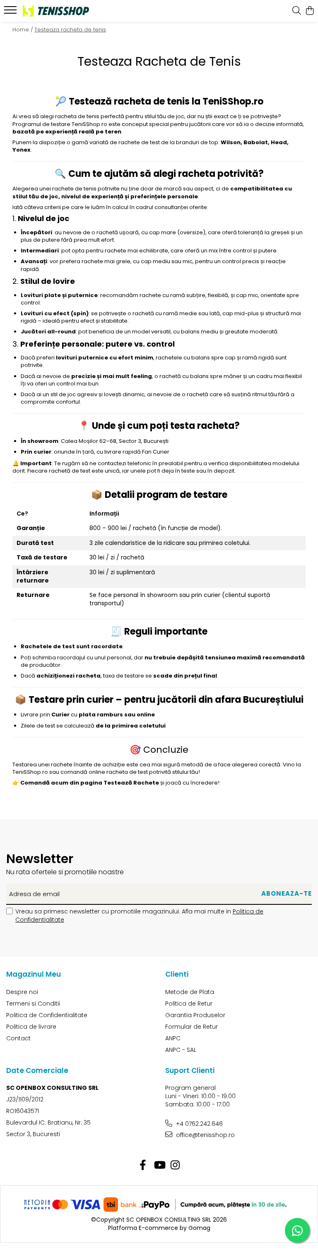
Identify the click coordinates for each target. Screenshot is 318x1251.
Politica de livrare (31, 1027)
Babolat (255, 142)
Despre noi (22, 992)
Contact (18, 1038)
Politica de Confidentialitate (46, 1015)
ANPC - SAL (180, 1050)
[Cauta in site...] (296, 11)
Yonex (21, 150)
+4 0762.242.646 (198, 1124)
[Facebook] (143, 1165)
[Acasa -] (56, 10)
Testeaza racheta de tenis (70, 29)
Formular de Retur (191, 1027)
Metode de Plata (189, 992)
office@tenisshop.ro (204, 1135)
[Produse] (11, 12)
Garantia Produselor (195, 1015)
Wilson (231, 142)
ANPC (173, 1038)
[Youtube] (159, 1165)
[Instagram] (175, 1165)
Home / (22, 29)
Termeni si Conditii (33, 1003)
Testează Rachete (131, 783)
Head (279, 142)
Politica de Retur (188, 1003)
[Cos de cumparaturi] (309, 11)
